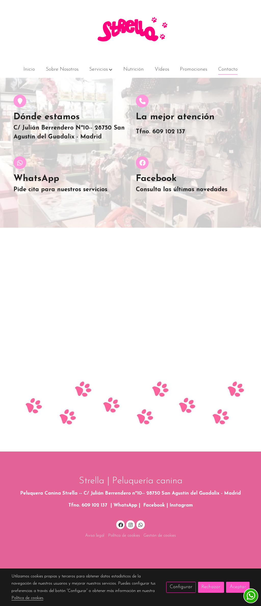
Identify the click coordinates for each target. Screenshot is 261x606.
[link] (130, 30)
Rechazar (210, 587)
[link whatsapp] (140, 524)
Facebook (154, 505)
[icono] (142, 101)
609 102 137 (94, 505)
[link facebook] (120, 524)
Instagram (181, 505)
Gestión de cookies (159, 536)
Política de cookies (124, 536)
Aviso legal (94, 536)
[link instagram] (130, 524)
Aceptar (238, 587)
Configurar (181, 587)
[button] (101, 69)
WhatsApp (125, 505)
